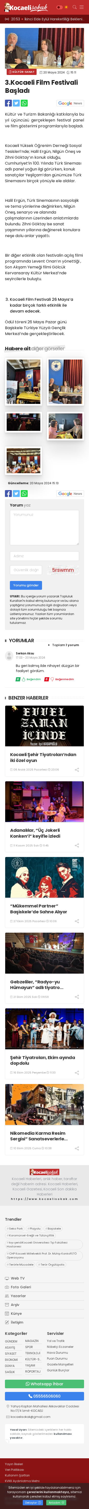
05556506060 (47, 1396)
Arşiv (14, 1304)
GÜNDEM (11, 1341)
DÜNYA (10, 1366)
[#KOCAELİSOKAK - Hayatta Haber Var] (24, 7)
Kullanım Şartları (17, 1475)
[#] (44, 1172)
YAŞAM (30, 1365)
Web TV (17, 1278)
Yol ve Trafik (56, 1341)
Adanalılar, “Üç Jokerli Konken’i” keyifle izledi (35, 833)
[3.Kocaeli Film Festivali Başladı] (23, 404)
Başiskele (53, 1229)
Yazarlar (18, 1295)
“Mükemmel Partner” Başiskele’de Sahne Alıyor (38, 909)
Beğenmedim (59, 679)
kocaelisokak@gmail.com (30, 1417)
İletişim (16, 1322)
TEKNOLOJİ (32, 1353)
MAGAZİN (32, 1341)
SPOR (29, 1347)
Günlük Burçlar (58, 1370)
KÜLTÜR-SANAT (23, 72)
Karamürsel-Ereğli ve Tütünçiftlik (30, 1235)
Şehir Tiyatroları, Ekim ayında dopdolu (42, 1060)
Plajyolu (34, 1229)
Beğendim (29, 679)
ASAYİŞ (10, 1347)
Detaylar (31, 1503)
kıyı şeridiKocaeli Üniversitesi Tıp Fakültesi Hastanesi (37, 1245)
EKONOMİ (11, 1360)
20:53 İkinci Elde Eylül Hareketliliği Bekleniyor (49, 19)
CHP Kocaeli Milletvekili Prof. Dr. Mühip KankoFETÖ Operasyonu (42, 1256)
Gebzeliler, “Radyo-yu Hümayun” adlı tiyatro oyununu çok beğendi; (35, 984)
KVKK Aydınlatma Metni (22, 1481)
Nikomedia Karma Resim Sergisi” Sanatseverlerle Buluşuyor (38, 1136)
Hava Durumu (57, 1353)
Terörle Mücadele (20, 1265)
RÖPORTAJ (33, 1371)
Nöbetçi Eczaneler (60, 1347)
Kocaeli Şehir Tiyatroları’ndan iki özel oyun (43, 757)
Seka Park (15, 1229)
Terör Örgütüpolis (51, 1265)
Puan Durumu (57, 1358)
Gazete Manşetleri (60, 1364)
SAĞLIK (10, 1372)
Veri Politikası (14, 1470)
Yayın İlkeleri (14, 1464)
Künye (16, 1313)
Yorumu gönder (26, 585)
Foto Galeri (20, 1287)
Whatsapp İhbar (47, 1384)
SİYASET (11, 1354)
